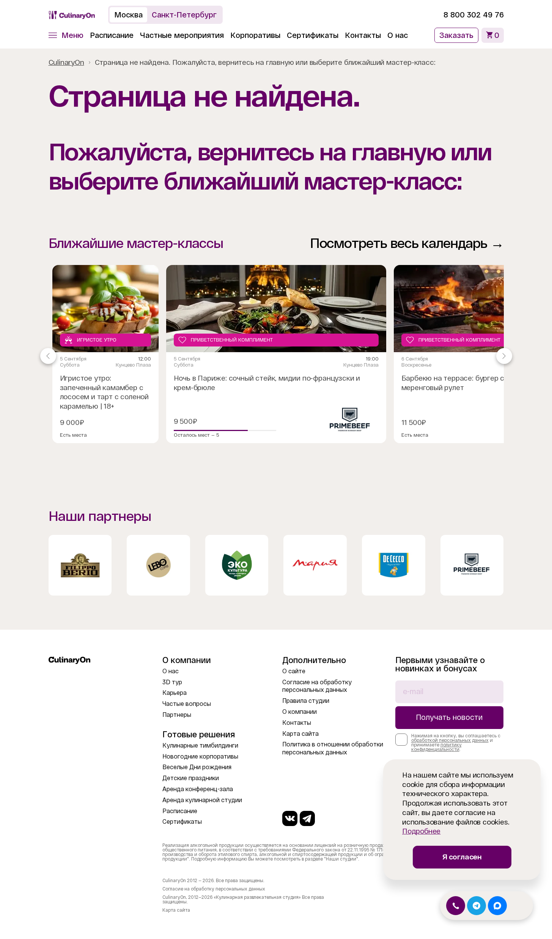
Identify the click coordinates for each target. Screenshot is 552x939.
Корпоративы (255, 35)
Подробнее (421, 831)
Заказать (456, 35)
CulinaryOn (66, 62)
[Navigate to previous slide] (48, 356)
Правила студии (305, 701)
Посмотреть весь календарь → (407, 243)
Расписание (112, 35)
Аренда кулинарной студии (202, 800)
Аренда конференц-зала (197, 789)
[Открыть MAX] (497, 905)
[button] (66, 35)
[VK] (289, 818)
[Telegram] (307, 818)
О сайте (293, 671)
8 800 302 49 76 (473, 15)
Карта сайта (300, 734)
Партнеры (176, 715)
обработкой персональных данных (450, 740)
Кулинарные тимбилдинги (200, 745)
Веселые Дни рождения (196, 767)
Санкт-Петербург (184, 15)
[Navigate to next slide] (504, 356)
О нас (397, 35)
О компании (299, 712)
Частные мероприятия (182, 35)
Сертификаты (312, 35)
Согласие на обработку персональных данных (213, 889)
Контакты (363, 35)
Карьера (174, 693)
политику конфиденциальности (436, 747)
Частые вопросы (186, 704)
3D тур (172, 682)
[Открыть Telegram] (476, 905)
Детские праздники (190, 778)
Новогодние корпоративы (200, 756)
